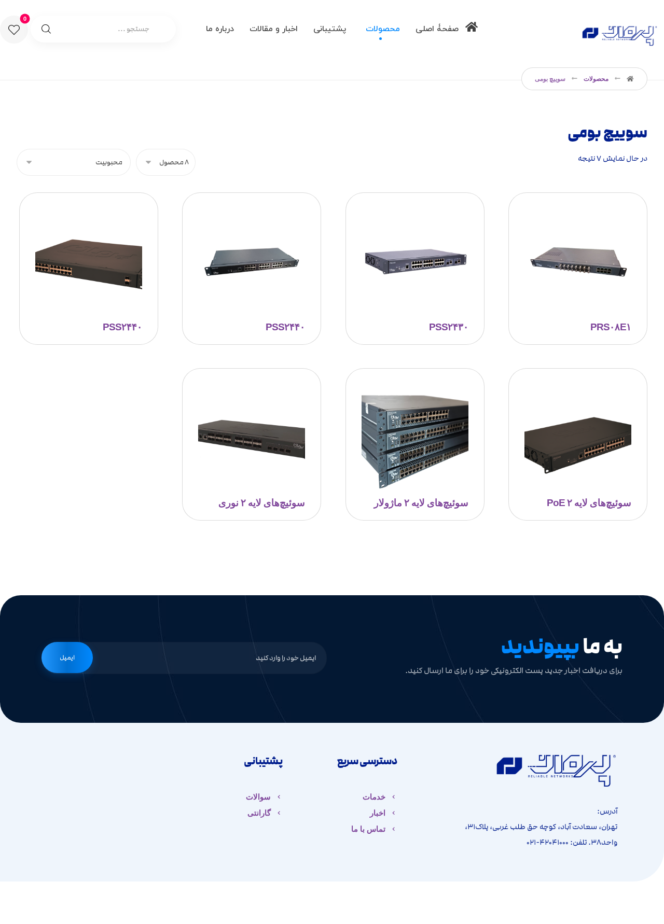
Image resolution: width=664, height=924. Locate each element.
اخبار (377, 812)
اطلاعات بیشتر (93, 253)
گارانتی (259, 812)
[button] (14, 30)
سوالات (258, 796)
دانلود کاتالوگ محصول (407, 253)
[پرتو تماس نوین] (619, 33)
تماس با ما (368, 828)
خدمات (374, 796)
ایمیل (67, 657)
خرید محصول (583, 253)
